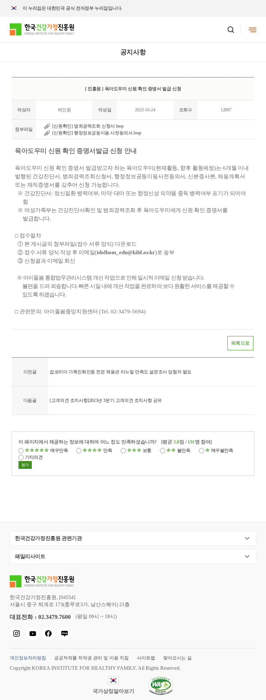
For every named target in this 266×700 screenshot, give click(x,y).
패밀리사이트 (30, 556)
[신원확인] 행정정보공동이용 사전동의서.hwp (96, 133)
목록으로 (240, 343)
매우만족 (59, 450)
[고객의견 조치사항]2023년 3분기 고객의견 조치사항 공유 (106, 400)
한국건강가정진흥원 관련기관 (48, 538)
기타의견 (33, 457)
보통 (147, 450)
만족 (107, 450)
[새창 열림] (16, 633)
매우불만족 (222, 450)
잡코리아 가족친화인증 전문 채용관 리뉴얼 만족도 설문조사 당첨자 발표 (120, 371)
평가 (25, 465)
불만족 (183, 450)
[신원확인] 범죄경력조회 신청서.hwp (88, 126)
